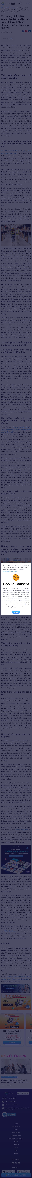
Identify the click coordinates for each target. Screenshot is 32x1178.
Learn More (24, 605)
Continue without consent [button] (10, 571)
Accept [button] (16, 612)
